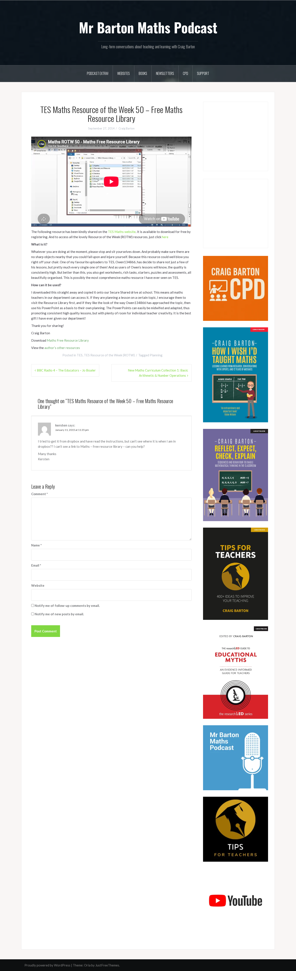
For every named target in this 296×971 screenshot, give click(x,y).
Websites (123, 73)
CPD (185, 73)
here (165, 237)
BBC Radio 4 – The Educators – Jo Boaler (66, 370)
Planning (156, 355)
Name (36, 545)
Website (37, 585)
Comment (39, 494)
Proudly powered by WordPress (47, 965)
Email (36, 565)
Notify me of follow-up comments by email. (67, 605)
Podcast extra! (97, 73)
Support (203, 73)
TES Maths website (122, 232)
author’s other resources (62, 348)
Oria (87, 965)
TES (80, 355)
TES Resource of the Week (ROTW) (109, 355)
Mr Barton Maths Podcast (148, 27)
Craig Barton (127, 128)
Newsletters (165, 73)
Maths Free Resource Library (68, 340)
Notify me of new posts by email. (59, 614)
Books (143, 73)
